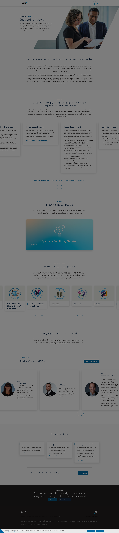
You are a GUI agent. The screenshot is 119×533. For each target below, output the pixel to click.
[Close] (117, 530)
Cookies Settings (82, 530)
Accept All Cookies (100, 530)
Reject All (91, 530)
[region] (59, 531)
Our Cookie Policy (11, 531)
